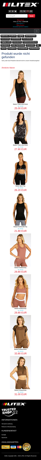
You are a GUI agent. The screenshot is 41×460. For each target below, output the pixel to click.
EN (31, 11)
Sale (37, 45)
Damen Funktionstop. (21, 267)
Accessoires (30, 45)
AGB (5, 456)
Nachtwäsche (5, 45)
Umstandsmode (23, 48)
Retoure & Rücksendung (9, 426)
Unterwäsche (17, 42)
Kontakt (4, 435)
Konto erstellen (24, 27)
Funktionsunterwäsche (30, 42)
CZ (21, 11)
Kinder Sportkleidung (18, 45)
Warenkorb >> (21, 23)
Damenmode (5, 39)
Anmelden (16, 27)
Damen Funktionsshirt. (20, 349)
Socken (3, 48)
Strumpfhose (12, 48)
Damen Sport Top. (21, 186)
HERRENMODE (15, 39)
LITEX (22, 456)
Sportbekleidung (31, 35)
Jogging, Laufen (6, 42)
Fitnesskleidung (27, 39)
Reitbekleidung (34, 48)
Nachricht (4, 437)
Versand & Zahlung (7, 424)
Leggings (21, 35)
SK (24, 11)
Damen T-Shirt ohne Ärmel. (20, 104)
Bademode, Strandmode (8, 35)
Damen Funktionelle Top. (20, 226)
